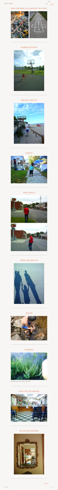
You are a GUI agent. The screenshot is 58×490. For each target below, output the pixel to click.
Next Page (46, 483)
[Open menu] (47, 3)
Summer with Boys (29, 47)
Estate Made (8, 4)
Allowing (29, 350)
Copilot (29, 153)
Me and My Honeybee (29, 431)
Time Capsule (29, 193)
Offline (29, 313)
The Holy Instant (29, 100)
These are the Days (29, 260)
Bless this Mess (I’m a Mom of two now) (29, 8)
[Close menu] (49, 1)
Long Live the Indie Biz (29, 391)
